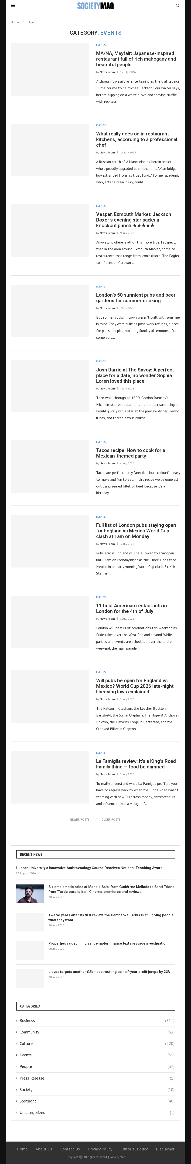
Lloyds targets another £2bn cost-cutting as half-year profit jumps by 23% (109, 972)
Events (101, 45)
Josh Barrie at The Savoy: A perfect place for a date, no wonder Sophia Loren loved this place (135, 375)
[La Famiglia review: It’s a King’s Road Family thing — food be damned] (50, 777)
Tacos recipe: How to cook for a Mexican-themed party (130, 453)
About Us (44, 1149)
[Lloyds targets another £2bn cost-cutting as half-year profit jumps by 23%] (30, 978)
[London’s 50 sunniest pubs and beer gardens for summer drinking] (50, 311)
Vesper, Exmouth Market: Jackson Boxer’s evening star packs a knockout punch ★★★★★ (133, 219)
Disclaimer (165, 1149)
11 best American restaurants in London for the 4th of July (131, 608)
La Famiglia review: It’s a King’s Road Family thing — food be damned (136, 764)
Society (97, 1089)
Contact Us (70, 1149)
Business (97, 1020)
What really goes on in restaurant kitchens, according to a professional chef (136, 139)
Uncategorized (97, 1112)
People (97, 1066)
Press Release (97, 1078)
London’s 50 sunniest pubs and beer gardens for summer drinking (136, 297)
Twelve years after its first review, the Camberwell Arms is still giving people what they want (111, 917)
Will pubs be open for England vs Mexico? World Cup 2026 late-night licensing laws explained (135, 686)
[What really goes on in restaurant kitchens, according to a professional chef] (50, 150)
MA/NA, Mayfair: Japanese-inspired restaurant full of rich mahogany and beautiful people (136, 59)
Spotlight (97, 1101)
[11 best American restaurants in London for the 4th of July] (50, 622)
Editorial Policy (134, 1149)
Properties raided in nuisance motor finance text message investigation (107, 943)
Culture (97, 1043)
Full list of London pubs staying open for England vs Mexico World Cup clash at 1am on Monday (136, 530)
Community (97, 1032)
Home (15, 22)
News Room (107, 72)
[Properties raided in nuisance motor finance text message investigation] (30, 950)
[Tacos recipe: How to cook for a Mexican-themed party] (50, 466)
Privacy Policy (100, 1149)
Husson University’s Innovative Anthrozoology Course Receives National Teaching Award (89, 868)
